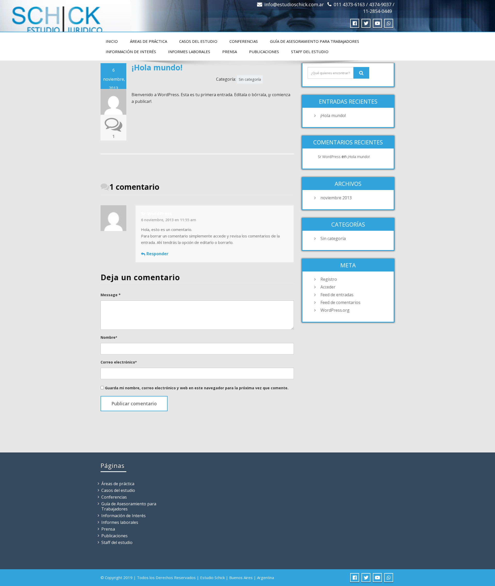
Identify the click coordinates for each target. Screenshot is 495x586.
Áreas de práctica (148, 41)
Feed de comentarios (340, 302)
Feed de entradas (336, 294)
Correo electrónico (119, 362)
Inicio (112, 41)
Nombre (109, 337)
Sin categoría (250, 79)
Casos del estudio (198, 41)
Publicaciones (264, 51)
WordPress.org (335, 310)
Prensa (229, 51)
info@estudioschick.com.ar (294, 4)
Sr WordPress (329, 156)
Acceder (327, 287)
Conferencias (243, 41)
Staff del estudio (309, 51)
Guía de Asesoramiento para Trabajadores (314, 41)
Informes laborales (189, 51)
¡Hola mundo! (333, 115)
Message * (111, 294)
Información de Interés (131, 51)
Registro (328, 279)
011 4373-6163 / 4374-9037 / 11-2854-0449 (364, 7)
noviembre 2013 (336, 197)
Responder (157, 254)
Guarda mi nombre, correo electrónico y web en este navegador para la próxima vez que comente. (196, 387)
